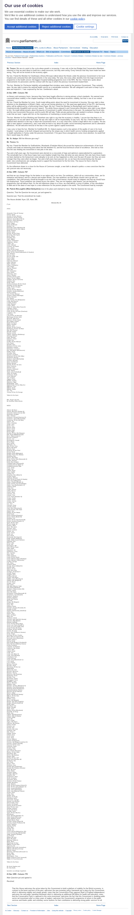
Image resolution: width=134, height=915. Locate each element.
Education (94, 48)
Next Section (12, 905)
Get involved (75, 48)
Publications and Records (54, 56)
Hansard (67, 56)
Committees (65, 52)
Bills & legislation (52, 52)
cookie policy (77, 18)
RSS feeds (114, 37)
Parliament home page (21, 56)
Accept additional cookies (21, 26)
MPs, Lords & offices (42, 48)
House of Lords (29, 52)
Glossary (16, 910)
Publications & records (80, 52)
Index (56, 63)
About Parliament (60, 48)
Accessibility (94, 37)
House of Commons (13, 52)
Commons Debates (77, 56)
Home (8, 48)
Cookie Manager (97, 910)
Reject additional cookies (56, 26)
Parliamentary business (22, 48)
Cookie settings (85, 26)
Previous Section (13, 63)
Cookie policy (87, 910)
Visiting (85, 48)
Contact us (124, 37)
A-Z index (8, 910)
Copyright (68, 910)
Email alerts (104, 37)
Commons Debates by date (93, 56)
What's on (40, 52)
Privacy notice (77, 910)
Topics (112, 52)
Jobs (48, 910)
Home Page (100, 63)
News (106, 52)
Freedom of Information (37, 910)
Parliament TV (96, 52)
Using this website (57, 910)
